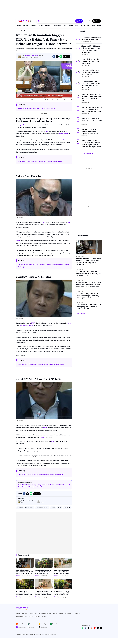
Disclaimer (77, 613)
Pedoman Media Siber (45, 613)
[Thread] (101, 628)
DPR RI (43, 222)
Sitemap (44, 616)
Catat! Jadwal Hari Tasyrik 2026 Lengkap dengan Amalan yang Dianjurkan (41, 364)
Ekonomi (34, 26)
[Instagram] (92, 628)
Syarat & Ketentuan (21, 616)
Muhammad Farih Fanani (32, 55)
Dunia (71, 26)
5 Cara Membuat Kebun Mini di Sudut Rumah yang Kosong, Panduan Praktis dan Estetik (43, 593)
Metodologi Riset (58, 613)
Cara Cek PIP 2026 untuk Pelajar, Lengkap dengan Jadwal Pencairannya (40, 474)
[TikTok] (98, 628)
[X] (88, 628)
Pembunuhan (29, 507)
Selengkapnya (88, 153)
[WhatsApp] (82, 628)
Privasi (31, 616)
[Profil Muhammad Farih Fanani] (19, 56)
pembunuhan (63, 133)
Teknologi (57, 26)
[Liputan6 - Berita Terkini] (22, 608)
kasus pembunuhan (26, 325)
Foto (99, 26)
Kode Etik (37, 616)
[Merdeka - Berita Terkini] (24, 21)
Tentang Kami (33, 613)
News (19, 26)
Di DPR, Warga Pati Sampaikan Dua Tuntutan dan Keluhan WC (37, 108)
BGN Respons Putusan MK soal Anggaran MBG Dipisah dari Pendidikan (40, 161)
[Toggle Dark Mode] (89, 21)
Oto (65, 26)
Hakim (18, 241)
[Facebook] (85, 628)
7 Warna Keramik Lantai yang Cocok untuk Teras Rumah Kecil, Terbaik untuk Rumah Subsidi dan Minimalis (62, 571)
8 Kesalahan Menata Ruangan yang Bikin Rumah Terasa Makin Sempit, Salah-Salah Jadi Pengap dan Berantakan (25, 571)
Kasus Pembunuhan (42, 507)
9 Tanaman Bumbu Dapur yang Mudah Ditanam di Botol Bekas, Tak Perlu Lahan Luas (43, 571)
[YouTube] (95, 628)
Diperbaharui (31, 57)
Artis (41, 26)
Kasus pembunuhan (22, 125)
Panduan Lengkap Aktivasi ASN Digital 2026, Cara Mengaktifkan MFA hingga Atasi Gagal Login (43, 265)
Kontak (18, 613)
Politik (25, 26)
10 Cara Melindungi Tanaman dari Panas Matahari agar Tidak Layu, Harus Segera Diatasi (24, 593)
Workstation (68, 613)
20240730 (67, 507)
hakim (47, 131)
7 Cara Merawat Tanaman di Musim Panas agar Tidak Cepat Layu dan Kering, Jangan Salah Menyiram (62, 593)
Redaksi (24, 613)
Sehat (83, 26)
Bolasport (91, 26)
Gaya (77, 26)
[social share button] (53, 56)
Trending (48, 26)
